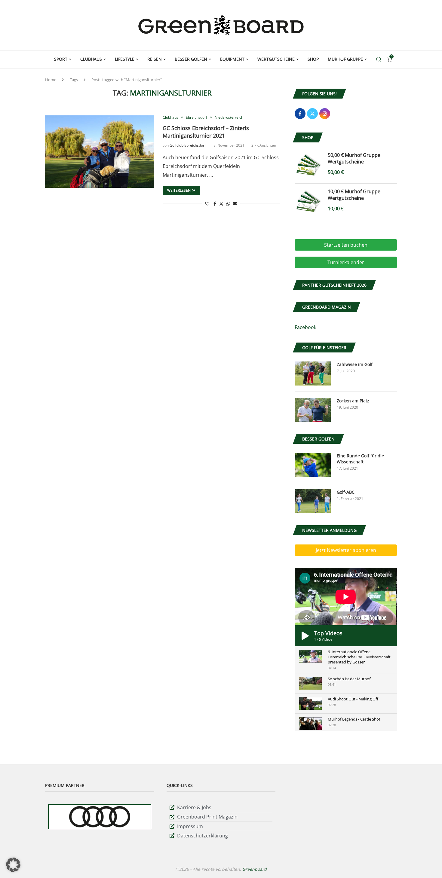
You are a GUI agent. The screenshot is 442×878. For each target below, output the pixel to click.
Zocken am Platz (353, 401)
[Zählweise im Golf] (313, 373)
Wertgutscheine (276, 59)
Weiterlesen (179, 190)
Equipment (232, 59)
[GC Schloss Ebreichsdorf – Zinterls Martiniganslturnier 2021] (99, 151)
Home (50, 79)
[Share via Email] (235, 203)
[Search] (379, 59)
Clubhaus (91, 59)
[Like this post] (207, 203)
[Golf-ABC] (313, 501)
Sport (60, 59)
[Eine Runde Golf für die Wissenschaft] (313, 465)
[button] (13, 865)
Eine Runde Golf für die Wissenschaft (360, 459)
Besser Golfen (191, 59)
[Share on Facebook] (214, 203)
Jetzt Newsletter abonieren (346, 550)
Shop (313, 59)
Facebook (305, 327)
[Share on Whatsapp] (228, 203)
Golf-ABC (346, 492)
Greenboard (254, 869)
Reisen (154, 59)
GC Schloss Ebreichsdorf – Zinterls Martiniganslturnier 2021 (206, 131)
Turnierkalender (345, 262)
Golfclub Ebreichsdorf (188, 145)
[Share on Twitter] (221, 203)
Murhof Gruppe (345, 59)
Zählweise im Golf (355, 364)
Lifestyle (124, 59)
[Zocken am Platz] (313, 410)
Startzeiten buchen (345, 245)
